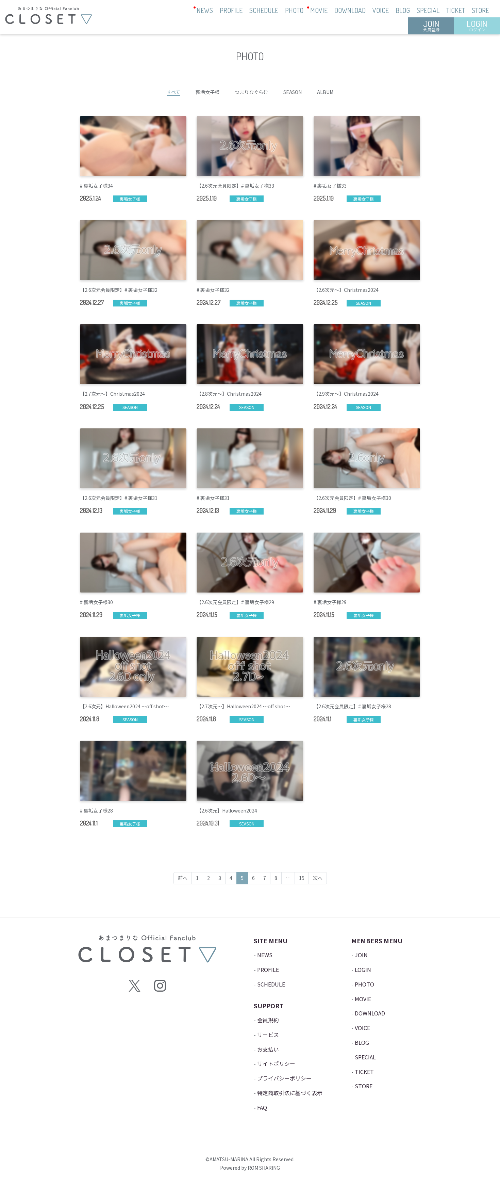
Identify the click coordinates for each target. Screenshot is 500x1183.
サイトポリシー (276, 1063)
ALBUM (325, 92)
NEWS (205, 10)
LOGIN (477, 25)
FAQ (262, 1107)
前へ (182, 877)
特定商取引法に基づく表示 (289, 1093)
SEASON (292, 92)
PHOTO (294, 10)
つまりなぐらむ (251, 92)
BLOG (403, 10)
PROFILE (231, 10)
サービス (268, 1034)
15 (301, 877)
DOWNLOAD (350, 10)
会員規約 (268, 1020)
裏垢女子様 (207, 92)
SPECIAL (428, 10)
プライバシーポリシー (284, 1078)
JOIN (431, 25)
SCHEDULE (263, 10)
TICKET (455, 10)
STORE (480, 10)
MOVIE (319, 10)
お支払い (268, 1049)
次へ (317, 877)
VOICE (380, 10)
